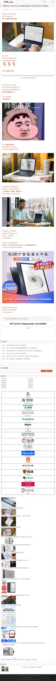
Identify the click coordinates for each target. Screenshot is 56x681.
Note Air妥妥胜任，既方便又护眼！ (11, 193)
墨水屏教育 (3, 385)
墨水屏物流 (3, 384)
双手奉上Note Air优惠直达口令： (10, 242)
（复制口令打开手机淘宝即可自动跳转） (12, 247)
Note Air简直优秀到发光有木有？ (10, 149)
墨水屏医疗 (30, 385)
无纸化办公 (30, 384)
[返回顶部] (53, 677)
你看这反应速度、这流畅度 (9, 85)
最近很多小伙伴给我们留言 (9, 14)
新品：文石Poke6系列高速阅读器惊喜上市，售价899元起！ (22, 348)
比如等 (12, 191)
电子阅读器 (3, 378)
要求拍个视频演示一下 (8, 16)
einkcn (12, 9)
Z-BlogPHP (26, 679)
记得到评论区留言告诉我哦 (9, 310)
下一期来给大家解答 (7, 312)
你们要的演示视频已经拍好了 (9, 58)
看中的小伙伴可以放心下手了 (9, 233)
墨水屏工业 (30, 382)
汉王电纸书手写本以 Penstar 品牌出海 (16, 345)
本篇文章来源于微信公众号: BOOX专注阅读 (17, 318)
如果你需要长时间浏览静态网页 (10, 186)
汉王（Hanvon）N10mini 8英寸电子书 (16, 353)
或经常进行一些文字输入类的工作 (11, 189)
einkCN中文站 (36, 675)
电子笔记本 (6, 9)
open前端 (36, 679)
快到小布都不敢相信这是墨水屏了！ (11, 87)
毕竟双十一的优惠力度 (8, 235)
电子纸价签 (30, 378)
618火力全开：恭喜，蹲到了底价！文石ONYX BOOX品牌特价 (23, 356)
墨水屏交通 (3, 382)
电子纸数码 (30, 380)
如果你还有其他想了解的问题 (9, 307)
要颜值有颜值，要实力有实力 (9, 147)
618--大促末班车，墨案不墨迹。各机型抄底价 (18, 359)
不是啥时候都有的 (6, 238)
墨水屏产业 (30, 387)
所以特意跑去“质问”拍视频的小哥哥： (12, 89)
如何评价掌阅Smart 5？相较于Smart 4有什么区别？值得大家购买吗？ (25, 350)
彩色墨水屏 (3, 387)
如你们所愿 (5, 56)
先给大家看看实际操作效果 (9, 60)
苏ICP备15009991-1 (28, 677)
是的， (8, 144)
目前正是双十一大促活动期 (9, 231)
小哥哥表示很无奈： (7, 96)
